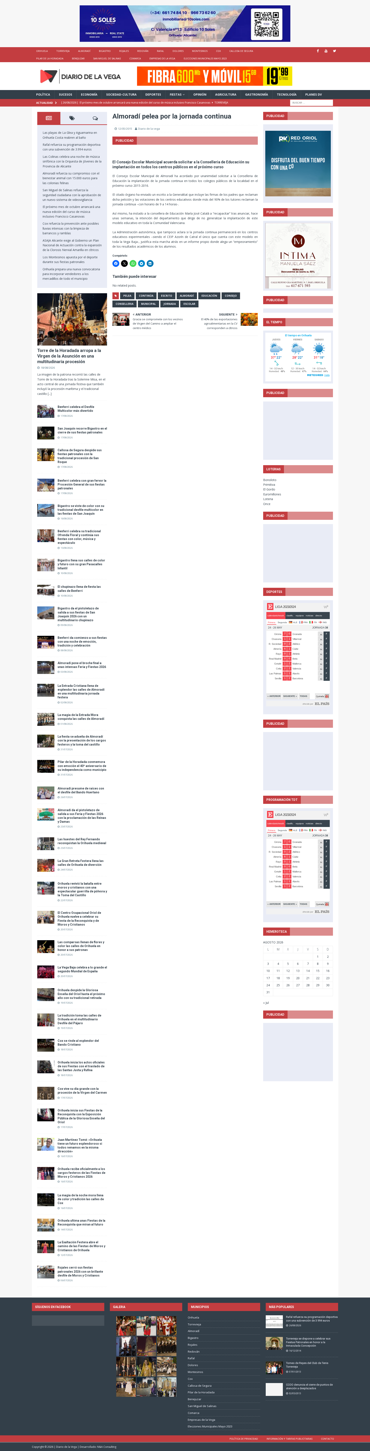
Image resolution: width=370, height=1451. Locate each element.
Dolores (178, 51)
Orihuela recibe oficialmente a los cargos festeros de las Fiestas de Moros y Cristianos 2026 (81, 1172)
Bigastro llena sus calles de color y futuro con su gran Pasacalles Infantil (81, 564)
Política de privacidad (244, 1438)
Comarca (135, 58)
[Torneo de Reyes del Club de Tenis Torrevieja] (274, 1367)
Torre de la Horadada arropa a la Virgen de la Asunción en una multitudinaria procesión (69, 356)
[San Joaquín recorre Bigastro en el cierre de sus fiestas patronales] (45, 433)
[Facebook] (318, 51)
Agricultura (225, 94)
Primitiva (269, 485)
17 (268, 978)
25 (278, 985)
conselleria (124, 304)
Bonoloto (269, 480)
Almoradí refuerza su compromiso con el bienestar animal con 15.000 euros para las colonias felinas (71, 178)
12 (288, 971)
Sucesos (65, 94)
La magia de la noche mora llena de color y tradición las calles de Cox (81, 1199)
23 (328, 978)
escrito (166, 296)
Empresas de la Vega (162, 58)
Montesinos (199, 51)
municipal (148, 304)
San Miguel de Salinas (107, 58)
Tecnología (287, 94)
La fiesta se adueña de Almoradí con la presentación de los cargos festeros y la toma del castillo (82, 740)
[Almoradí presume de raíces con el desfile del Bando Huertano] (45, 792)
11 (278, 971)
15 (317, 971)
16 (328, 971)
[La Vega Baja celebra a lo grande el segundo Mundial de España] (45, 971)
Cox (218, 51)
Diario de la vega (149, 129)
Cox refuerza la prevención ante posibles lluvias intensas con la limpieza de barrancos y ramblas (71, 228)
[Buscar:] (311, 102)
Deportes (153, 94)
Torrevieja (63, 51)
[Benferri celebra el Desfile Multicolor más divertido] (45, 411)
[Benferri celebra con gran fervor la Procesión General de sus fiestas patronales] (45, 485)
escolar (189, 304)
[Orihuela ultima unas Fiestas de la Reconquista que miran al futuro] (45, 1225)
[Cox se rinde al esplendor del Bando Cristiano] (45, 1045)
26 (288, 985)
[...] (50, 394)
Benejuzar (78, 58)
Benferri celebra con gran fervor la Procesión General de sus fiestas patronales (82, 484)
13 (298, 971)
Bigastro (105, 51)
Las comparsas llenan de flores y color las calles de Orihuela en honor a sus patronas (81, 946)
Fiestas (176, 94)
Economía (89, 94)
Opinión (199, 94)
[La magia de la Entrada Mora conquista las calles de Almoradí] (45, 719)
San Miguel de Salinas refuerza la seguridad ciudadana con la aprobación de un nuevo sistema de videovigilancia (72, 195)
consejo (231, 296)
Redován (142, 51)
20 (298, 978)
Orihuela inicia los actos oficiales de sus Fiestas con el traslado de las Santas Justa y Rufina (81, 1066)
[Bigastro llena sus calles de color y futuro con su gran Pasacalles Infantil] (45, 564)
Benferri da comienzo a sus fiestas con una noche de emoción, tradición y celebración (82, 641)
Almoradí (84, 51)
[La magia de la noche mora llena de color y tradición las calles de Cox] (45, 1199)
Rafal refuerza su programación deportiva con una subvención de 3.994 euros (312, 1318)
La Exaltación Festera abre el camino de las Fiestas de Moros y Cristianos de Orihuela (81, 1246)
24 (268, 985)
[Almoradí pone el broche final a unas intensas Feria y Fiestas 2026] (45, 667)
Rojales (124, 51)
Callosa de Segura (241, 51)
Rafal (160, 51)
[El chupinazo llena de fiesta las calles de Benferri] (45, 591)
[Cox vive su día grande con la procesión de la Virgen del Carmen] (45, 1093)
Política (43, 94)
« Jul (266, 1003)
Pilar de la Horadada (49, 58)
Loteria (268, 499)
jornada (170, 304)
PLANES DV (313, 94)
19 (288, 978)
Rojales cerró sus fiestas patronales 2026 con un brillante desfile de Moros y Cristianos (80, 1271)
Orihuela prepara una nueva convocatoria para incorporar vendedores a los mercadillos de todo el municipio (71, 274)
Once (266, 504)
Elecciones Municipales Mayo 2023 (205, 58)
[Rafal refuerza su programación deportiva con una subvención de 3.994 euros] (274, 1321)
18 (278, 978)
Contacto (327, 1438)
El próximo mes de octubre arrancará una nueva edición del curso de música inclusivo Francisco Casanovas (71, 211)
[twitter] (334, 51)
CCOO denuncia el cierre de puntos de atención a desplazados (309, 1386)
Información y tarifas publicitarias (289, 1438)
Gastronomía (256, 94)
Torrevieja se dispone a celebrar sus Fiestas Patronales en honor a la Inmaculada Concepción (308, 1342)
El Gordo (269, 489)
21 (308, 978)
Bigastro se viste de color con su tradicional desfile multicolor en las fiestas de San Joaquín (81, 509)
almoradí (187, 296)
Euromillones (272, 494)
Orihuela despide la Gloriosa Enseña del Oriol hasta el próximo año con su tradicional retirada (81, 994)
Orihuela (42, 51)
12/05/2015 (125, 129)
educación (209, 296)
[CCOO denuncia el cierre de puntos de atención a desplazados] (274, 1389)
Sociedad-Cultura (121, 94)
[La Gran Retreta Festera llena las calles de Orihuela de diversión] (45, 865)
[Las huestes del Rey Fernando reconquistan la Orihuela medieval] (45, 843)
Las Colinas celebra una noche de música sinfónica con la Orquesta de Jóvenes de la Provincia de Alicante (72, 161)
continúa (146, 296)
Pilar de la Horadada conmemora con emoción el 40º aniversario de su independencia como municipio (82, 765)
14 (308, 971)
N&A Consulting (106, 1447)
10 (268, 971)
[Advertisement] (298, 430)
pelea (127, 296)
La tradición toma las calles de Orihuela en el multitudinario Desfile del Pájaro (79, 1019)
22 (317, 978)
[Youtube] (326, 51)
